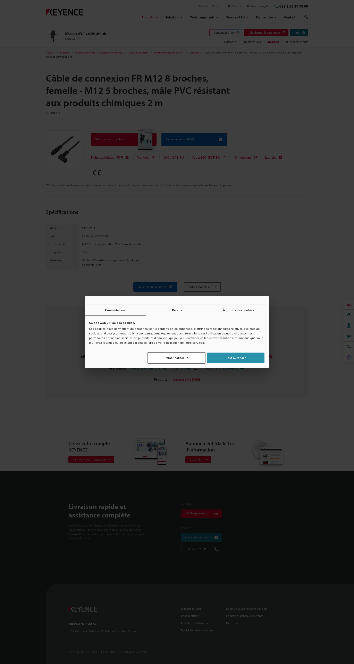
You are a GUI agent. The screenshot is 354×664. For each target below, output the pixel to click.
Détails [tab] (177, 310)
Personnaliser (174, 358)
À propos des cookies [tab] (238, 310)
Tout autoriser (236, 358)
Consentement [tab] (115, 310)
